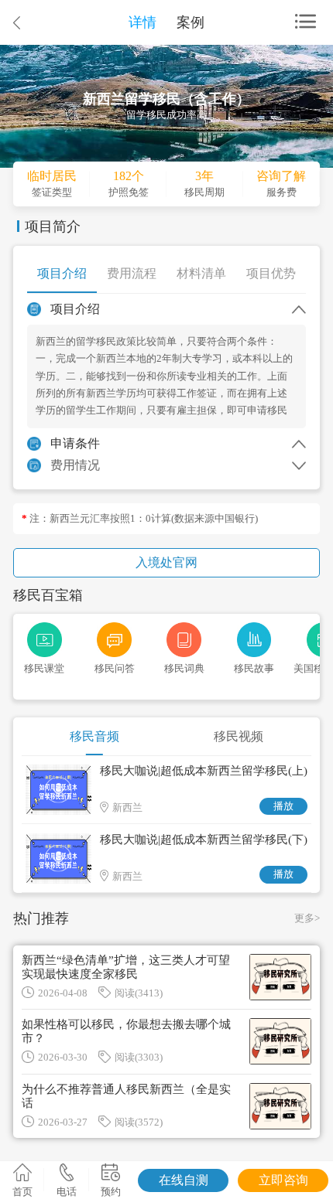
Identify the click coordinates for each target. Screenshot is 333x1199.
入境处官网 (166, 562)
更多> (307, 918)
